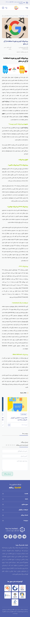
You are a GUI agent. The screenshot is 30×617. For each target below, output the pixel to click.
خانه (27, 15)
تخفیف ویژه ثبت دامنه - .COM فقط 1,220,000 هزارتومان (14, 2)
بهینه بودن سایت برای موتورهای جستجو (11, 151)
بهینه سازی (22, 15)
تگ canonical (22, 306)
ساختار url (9, 189)
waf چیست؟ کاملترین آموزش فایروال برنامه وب (19, 419)
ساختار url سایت (24, 98)
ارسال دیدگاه (7, 474)
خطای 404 (16, 239)
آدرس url (26, 131)
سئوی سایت (21, 242)
